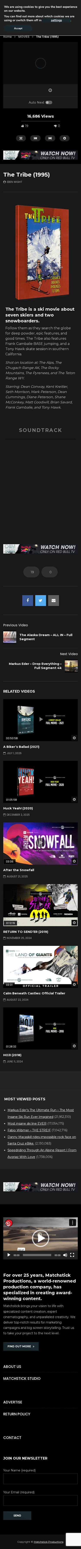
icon (40, 719)
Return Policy (16, 1414)
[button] (40, 1238)
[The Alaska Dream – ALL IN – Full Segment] (9, 637)
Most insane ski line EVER (27, 1123)
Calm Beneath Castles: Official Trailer (34, 993)
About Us (12, 1366)
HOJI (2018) (12, 1055)
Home (7, 37)
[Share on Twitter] (40, 600)
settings (56, 20)
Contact (12, 1437)
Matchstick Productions (48, 1541)
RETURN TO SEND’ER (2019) (25, 932)
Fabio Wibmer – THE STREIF (29, 1130)
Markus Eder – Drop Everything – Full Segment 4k (35, 666)
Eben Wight (14, 182)
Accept (18, 28)
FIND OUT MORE (20, 1346)
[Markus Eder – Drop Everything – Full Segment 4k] (71, 665)
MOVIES (23, 37)
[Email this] (53, 600)
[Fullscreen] (72, 1255)
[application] (40, 1238)
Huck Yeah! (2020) (18, 808)
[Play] (9, 1255)
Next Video (69, 654)
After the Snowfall (18, 870)
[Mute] (65, 1255)
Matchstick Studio (22, 1378)
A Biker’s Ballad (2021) (21, 747)
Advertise (12, 1402)
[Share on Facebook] (27, 600)
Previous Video (15, 625)
